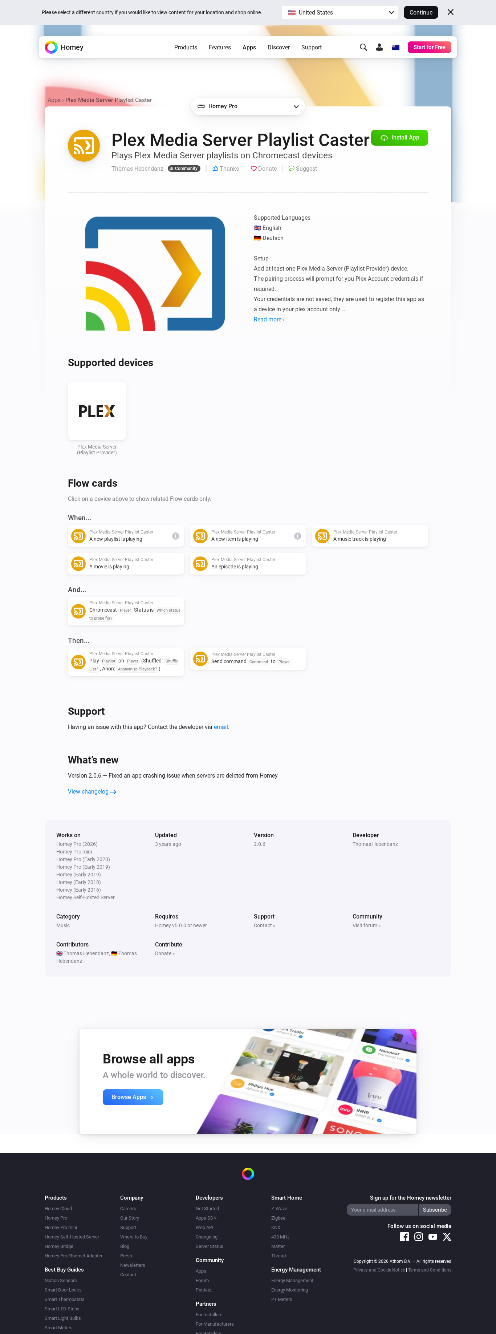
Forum (202, 1280)
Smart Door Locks (63, 1290)
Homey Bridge (59, 1246)
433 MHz (280, 1237)
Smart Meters (59, 1327)
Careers (128, 1208)
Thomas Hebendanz (375, 844)
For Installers (209, 1314)
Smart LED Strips (62, 1308)
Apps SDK (206, 1218)
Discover (279, 47)
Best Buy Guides (64, 1269)
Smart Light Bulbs (63, 1318)
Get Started (207, 1208)
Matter (278, 1246)
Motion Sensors (61, 1280)
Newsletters (132, 1265)
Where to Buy (133, 1237)
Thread (278, 1255)
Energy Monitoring (289, 1290)
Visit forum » (367, 925)
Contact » (265, 925)
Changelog (206, 1237)
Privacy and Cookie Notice (379, 1270)
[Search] (363, 47)
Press (126, 1255)
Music (63, 925)
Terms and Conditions (429, 1270)
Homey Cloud (58, 1208)
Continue (421, 12)
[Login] (379, 47)
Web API (205, 1227)
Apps (249, 47)
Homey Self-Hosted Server (72, 1237)
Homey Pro (56, 1218)
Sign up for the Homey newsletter (410, 1198)
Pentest (204, 1290)
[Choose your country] (395, 47)
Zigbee (278, 1218)
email (221, 726)
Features (220, 47)
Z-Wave (279, 1208)
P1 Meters (281, 1299)
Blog (124, 1246)
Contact (128, 1274)
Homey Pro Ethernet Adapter (73, 1255)
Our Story (129, 1218)
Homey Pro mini (61, 1227)
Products (185, 47)
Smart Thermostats (65, 1299)
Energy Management (292, 1280)
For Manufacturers (215, 1324)
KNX (275, 1227)
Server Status (209, 1246)
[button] (340, 12)
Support (311, 47)
